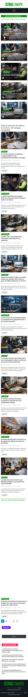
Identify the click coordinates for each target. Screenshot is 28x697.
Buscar (6, 627)
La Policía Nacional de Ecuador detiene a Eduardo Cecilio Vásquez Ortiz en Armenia (12, 32)
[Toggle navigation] (14, 10)
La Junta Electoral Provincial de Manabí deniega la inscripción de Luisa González (12, 481)
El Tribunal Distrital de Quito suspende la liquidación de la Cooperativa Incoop (11, 400)
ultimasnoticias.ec (18, 692)
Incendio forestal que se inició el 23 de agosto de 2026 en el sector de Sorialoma (13, 441)
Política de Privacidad (12, 688)
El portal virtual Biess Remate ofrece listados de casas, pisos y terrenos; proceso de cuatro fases (14, 603)
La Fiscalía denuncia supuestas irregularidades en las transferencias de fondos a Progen (12, 55)
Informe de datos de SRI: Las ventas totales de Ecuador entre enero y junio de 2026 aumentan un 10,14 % (13, 113)
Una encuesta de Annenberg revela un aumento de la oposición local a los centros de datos (13, 319)
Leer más (4, 170)
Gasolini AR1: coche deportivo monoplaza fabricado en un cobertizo (13, 94)
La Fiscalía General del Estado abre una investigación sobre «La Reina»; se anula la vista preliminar (13, 360)
